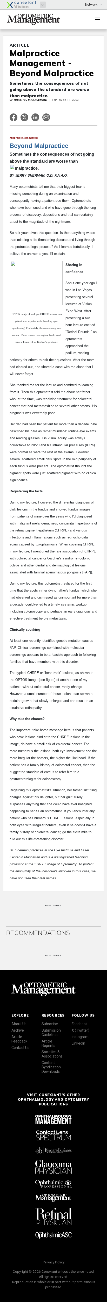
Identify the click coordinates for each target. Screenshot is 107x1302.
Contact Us (20, 1048)
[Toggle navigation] (97, 19)
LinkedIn (78, 1043)
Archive (17, 1030)
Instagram (80, 1037)
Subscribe (50, 1024)
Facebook (80, 1024)
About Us (18, 1024)
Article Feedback (19, 1039)
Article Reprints (48, 1043)
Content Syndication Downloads (51, 1067)
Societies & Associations (52, 1054)
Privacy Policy (53, 1262)
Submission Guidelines (51, 1032)
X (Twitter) (80, 1030)
